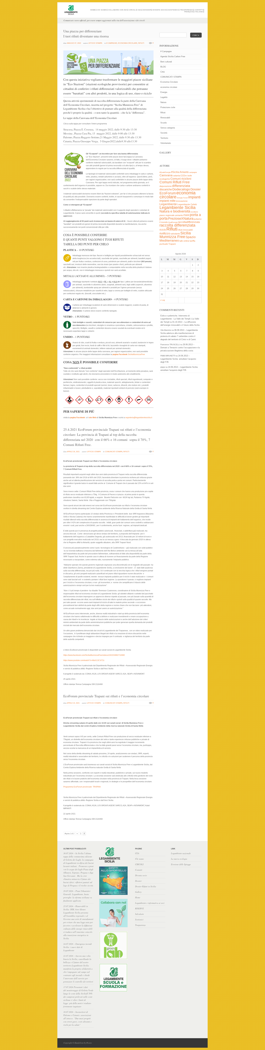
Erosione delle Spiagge (181, 864)
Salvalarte (139, 914)
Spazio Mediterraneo (177, 238)
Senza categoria (167, 128)
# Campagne (111, 43)
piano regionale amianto (171, 215)
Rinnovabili (165, 117)
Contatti (199, 10)
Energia (163, 92)
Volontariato (165, 143)
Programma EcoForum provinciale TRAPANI (82, 787)
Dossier (147, 10)
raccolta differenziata (177, 225)
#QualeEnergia (165, 172)
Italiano (199, 12)
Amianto (184, 172)
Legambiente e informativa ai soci (149, 902)
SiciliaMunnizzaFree (129, 354)
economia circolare (168, 87)
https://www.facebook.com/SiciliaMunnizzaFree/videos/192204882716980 (94, 655)
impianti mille (167, 200)
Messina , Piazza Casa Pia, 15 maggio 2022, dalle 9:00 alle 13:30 (98, 133)
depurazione (165, 186)
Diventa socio (160, 10)
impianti (194, 197)
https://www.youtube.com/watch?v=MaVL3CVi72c (83, 660)
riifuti (180, 230)
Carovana (166, 175)
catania (176, 175)
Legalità (163, 97)
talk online (184, 241)
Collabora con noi (117, 10)
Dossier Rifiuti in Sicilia (145, 886)
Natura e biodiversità (174, 211)
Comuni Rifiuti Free (174, 182)
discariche (165, 189)
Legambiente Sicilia (177, 207)
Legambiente (168, 204)
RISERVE (139, 908)
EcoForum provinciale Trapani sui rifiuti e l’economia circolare (106, 696)
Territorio (164, 138)
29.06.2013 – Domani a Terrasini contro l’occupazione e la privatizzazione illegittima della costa (180, 347)
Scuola (163, 123)
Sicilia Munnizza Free (175, 235)
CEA (139, 10)
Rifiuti (141, 43)
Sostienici (173, 10)
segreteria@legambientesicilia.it (138, 417)
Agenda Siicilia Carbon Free (172, 56)
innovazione (182, 201)
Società (163, 133)
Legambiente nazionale (181, 853)
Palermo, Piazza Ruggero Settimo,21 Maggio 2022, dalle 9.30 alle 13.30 (102, 137)
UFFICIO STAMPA (95, 43)
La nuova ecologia (179, 858)
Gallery (138, 891)
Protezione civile (167, 107)
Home (93, 10)
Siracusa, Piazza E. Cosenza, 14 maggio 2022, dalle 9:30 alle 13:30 (100, 129)
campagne (193, 172)
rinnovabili (188, 230)
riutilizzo (164, 233)
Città (162, 72)
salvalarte (175, 234)
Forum (185, 198)
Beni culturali (166, 62)
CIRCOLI (132, 10)
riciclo (162, 229)
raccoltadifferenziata (189, 222)
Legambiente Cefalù (187, 204)
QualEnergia (172, 222)
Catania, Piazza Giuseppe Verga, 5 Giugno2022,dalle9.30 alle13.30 (100, 141)
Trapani (172, 244)
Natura (163, 102)
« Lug (162, 300)
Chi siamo (102, 10)
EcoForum (167, 193)
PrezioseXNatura (180, 218)
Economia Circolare (127, 43)
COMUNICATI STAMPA (113, 451)
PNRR (186, 215)
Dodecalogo (181, 189)
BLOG (163, 67)
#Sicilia (175, 172)
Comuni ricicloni (180, 178)
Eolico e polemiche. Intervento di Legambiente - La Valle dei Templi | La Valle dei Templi (179, 319)
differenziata (181, 185)
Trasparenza (186, 10)
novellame (194, 212)
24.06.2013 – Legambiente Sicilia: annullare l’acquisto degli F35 (178, 359)
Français (188, 12)
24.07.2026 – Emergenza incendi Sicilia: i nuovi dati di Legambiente (77, 947)
